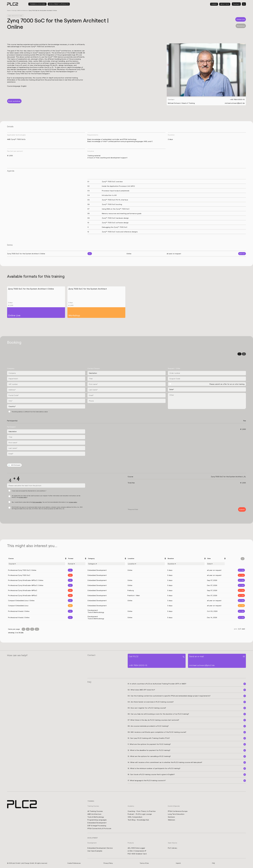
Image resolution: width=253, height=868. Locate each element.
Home (8, 10)
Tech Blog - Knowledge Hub (138, 820)
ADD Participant (15, 465)
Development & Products (59, 4)
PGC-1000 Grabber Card (137, 854)
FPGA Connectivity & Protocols (99, 828)
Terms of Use (144, 863)
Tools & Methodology (95, 817)
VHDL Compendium (135, 817)
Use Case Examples (94, 851)
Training (13, 10)
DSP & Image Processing (96, 825)
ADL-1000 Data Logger (136, 848)
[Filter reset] (243, 558)
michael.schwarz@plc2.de (235, 103)
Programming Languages (97, 820)
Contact (236, 4)
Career (214, 4)
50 (32, 629)
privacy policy (23, 497)
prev (236, 629)
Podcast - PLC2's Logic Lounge (140, 814)
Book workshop (14, 101)
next (243, 629)
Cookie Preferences (74, 863)
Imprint (178, 863)
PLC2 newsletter (37, 502)
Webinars (171, 820)
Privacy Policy (108, 863)
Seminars (171, 817)
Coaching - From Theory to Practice (142, 811)
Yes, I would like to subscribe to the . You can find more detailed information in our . (44, 502)
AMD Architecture (22, 10)
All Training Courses (95, 811)
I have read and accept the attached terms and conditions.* (29, 490)
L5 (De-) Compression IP (137, 851)
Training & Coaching (37, 4)
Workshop (241, 26)
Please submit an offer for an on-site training (227, 384)
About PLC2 (224, 4)
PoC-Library (172, 848)
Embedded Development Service (100, 848)
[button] (4, 863)
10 (23, 629)
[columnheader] (37, 558)
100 (37, 629)
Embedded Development (96, 823)
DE (239, 354)
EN (244, 354)
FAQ (213, 863)
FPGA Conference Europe (177, 811)
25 (28, 629)
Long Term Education (176, 814)
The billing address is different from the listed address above (30, 411)
